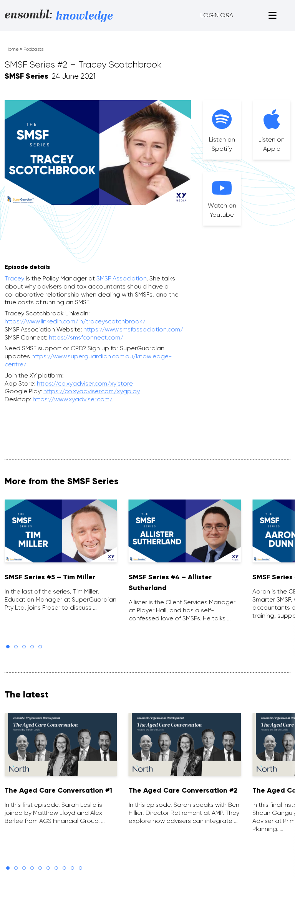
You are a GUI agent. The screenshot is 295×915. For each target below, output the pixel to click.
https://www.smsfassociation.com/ (133, 329)
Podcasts (33, 49)
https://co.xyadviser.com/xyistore (85, 383)
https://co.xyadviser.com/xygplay (91, 391)
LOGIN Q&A (217, 15)
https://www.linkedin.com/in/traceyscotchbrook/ (75, 321)
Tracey (14, 278)
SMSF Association (121, 278)
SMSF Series (26, 76)
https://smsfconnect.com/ (86, 337)
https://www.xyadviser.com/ (73, 399)
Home (12, 49)
